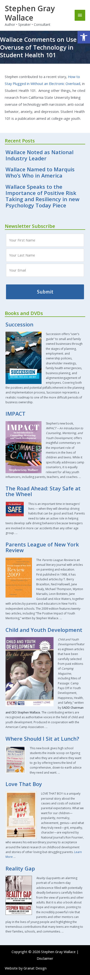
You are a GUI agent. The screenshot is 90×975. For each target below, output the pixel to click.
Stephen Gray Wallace (30, 13)
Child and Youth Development (44, 629)
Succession (19, 324)
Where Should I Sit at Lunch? (42, 738)
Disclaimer (45, 958)
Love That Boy (24, 784)
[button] (84, 37)
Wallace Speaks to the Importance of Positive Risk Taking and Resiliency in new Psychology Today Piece (42, 196)
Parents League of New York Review (42, 547)
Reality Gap (20, 868)
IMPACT (15, 413)
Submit (45, 292)
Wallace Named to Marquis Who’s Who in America (40, 172)
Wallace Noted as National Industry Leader (39, 155)
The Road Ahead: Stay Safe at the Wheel (43, 491)
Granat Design (35, 968)
